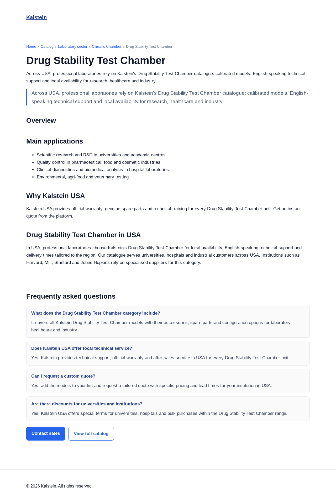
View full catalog (91, 433)
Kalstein (36, 17)
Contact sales (46, 433)
